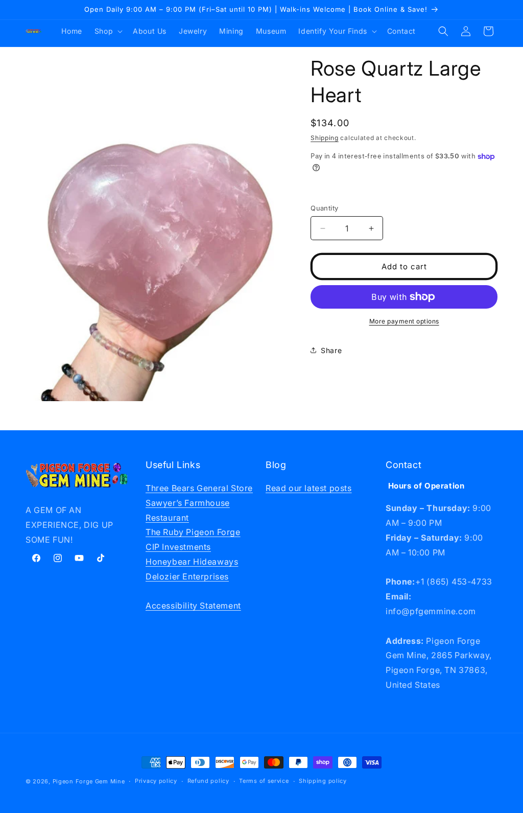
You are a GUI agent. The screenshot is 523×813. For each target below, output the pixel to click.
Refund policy (208, 780)
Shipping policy (323, 780)
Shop (103, 31)
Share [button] (331, 350)
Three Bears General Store (199, 488)
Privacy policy (156, 780)
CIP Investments (178, 547)
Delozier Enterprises (187, 576)
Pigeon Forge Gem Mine (89, 781)
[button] (107, 31)
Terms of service (264, 780)
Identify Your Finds (332, 31)
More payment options (404, 321)
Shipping (325, 138)
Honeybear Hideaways (192, 561)
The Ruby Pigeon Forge (193, 532)
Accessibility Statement (193, 605)
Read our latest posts (309, 488)
